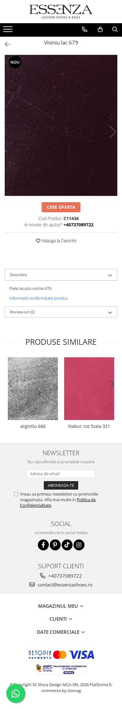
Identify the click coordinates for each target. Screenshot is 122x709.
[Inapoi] (4, 44)
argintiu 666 (33, 426)
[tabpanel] (61, 125)
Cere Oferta (61, 207)
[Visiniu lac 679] (61, 125)
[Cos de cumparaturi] (100, 29)
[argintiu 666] (33, 388)
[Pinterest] (55, 544)
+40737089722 (64, 576)
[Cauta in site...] (115, 29)
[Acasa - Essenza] (61, 11)
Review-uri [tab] (22, 312)
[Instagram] (79, 544)
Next (112, 131)
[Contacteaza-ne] (85, 29)
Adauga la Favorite (58, 241)
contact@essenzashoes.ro (64, 584)
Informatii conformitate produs (38, 298)
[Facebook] (43, 544)
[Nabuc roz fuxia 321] (89, 388)
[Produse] (8, 31)
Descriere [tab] (18, 274)
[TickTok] (67, 544)
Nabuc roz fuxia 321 (89, 426)
